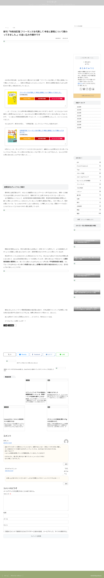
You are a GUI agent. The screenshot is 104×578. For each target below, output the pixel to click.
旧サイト (80, 83)
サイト (5, 525)
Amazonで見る (27, 98)
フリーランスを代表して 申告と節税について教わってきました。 (41, 92)
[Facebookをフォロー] (87, 89)
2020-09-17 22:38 (7, 443)
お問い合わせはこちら (88, 95)
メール (5, 519)
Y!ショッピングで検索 (57, 98)
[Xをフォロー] (80, 89)
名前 (4, 512)
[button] (99, 26)
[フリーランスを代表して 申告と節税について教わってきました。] (12, 98)
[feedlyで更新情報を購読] (93, 89)
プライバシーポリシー (16, 575)
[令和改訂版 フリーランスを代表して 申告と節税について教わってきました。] (12, 136)
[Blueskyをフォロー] (84, 89)
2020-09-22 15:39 (9, 470)
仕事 (6, 325)
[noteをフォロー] (90, 89)
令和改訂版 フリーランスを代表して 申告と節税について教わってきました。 (42, 131)
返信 (66, 464)
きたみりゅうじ (87, 68)
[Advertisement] (35, 169)
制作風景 (11, 325)
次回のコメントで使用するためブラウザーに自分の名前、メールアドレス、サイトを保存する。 (36, 531)
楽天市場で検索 (42, 98)
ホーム (6, 575)
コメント (7, 494)
